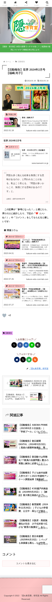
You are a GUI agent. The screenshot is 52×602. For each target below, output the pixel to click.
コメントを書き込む (26, 563)
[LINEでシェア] (32, 345)
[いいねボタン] (4, 315)
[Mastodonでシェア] (8, 415)
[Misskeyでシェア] (16, 415)
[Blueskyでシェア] (12, 415)
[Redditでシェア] (28, 415)
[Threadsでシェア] (24, 415)
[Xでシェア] (14, 345)
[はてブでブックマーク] (26, 345)
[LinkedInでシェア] (43, 415)
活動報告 (8, 333)
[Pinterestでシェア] (40, 415)
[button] (38, 345)
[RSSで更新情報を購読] (35, 359)
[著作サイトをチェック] (17, 359)
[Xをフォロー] (23, 359)
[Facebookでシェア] (20, 345)
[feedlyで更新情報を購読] (29, 359)
